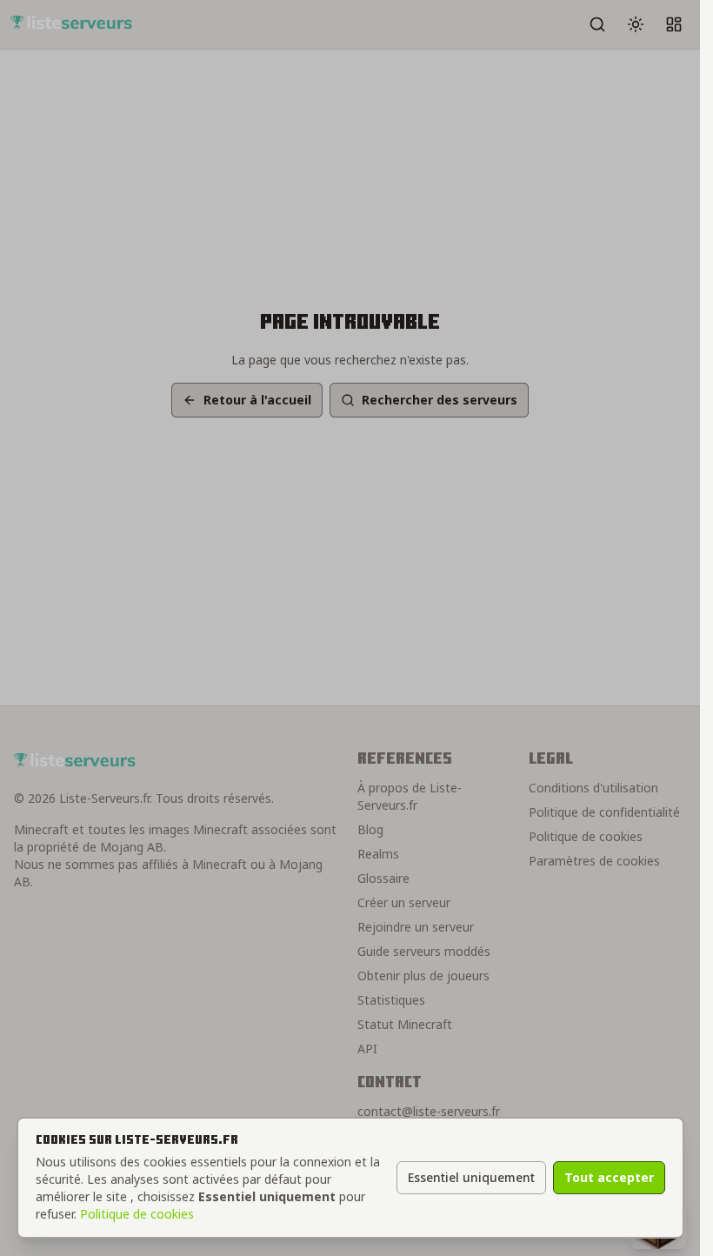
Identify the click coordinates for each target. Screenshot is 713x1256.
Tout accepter (609, 1177)
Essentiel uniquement (471, 1177)
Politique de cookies (137, 1214)
